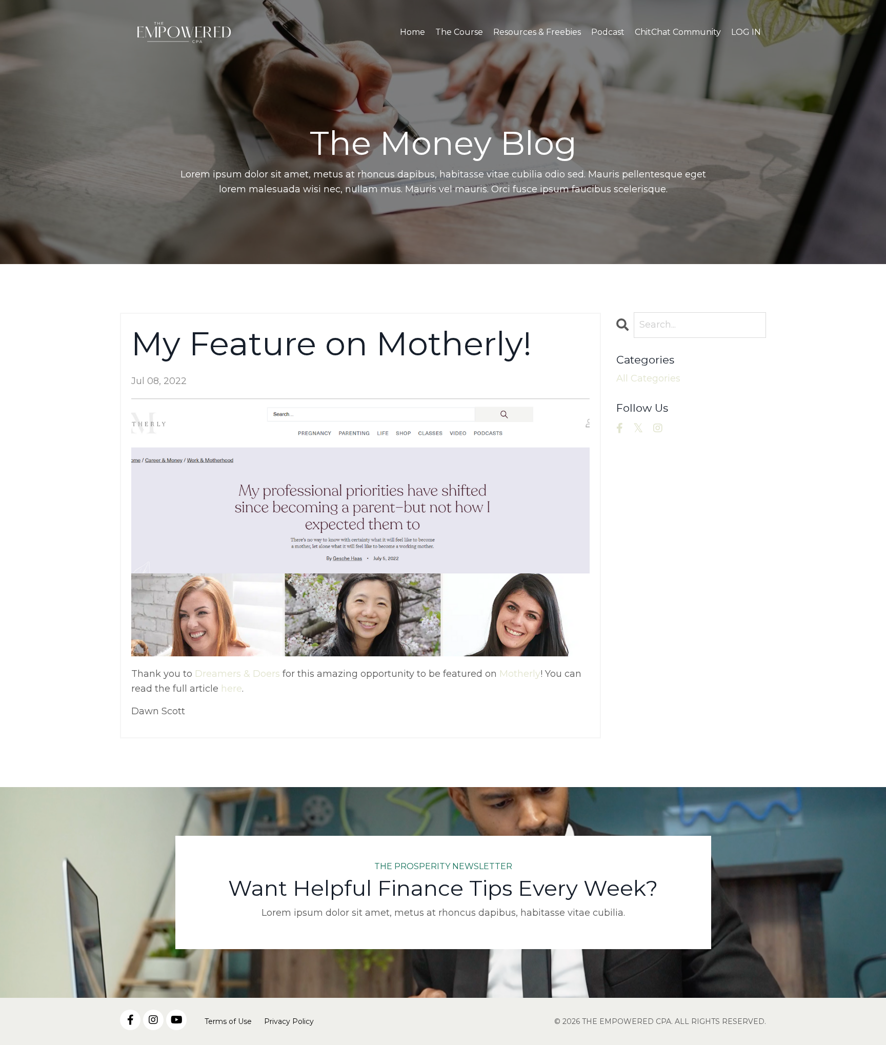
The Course (459, 32)
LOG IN (746, 32)
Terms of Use (228, 1021)
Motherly (519, 673)
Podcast (608, 32)
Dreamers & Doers (237, 673)
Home (412, 32)
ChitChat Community (678, 32)
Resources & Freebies (537, 32)
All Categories (648, 378)
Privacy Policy (289, 1021)
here (231, 688)
